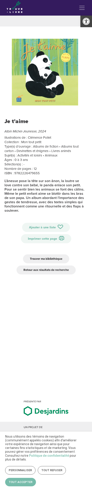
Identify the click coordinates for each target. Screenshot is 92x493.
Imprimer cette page (43, 238)
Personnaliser (20, 470)
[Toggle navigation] (82, 7)
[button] (86, 21)
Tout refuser (51, 470)
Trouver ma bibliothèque (46, 259)
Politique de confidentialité (49, 455)
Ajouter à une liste (43, 227)
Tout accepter (20, 482)
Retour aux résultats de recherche (46, 270)
